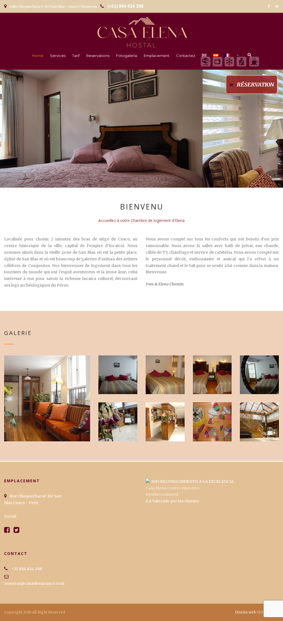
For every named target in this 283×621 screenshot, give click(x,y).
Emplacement (156, 55)
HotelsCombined (162, 494)
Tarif (76, 55)
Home (37, 55)
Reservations (97, 55)
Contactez (185, 55)
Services (57, 55)
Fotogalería (126, 55)
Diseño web (245, 612)
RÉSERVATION (255, 84)
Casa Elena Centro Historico (173, 488)
